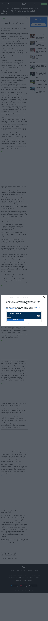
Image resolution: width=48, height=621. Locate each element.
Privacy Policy (30, 323)
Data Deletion (17, 323)
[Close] (44, 297)
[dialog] (24, 310)
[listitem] (23, 313)
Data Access (24, 323)
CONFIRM (15, 319)
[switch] (38, 316)
